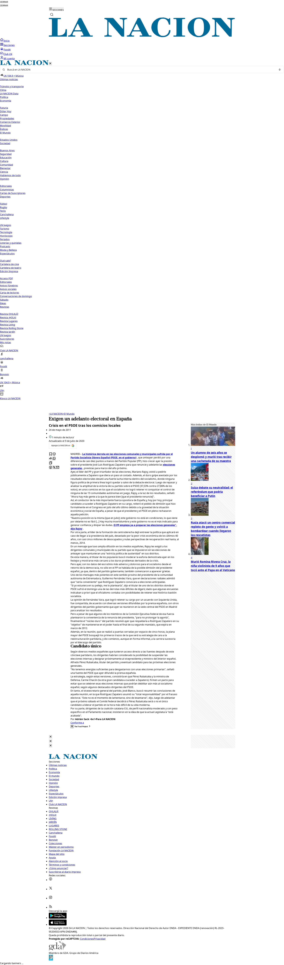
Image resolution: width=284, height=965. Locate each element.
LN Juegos (5, 225)
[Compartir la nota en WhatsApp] (54, 459)
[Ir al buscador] (52, 14)
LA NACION (56, 413)
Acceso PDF (6, 278)
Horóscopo (6, 235)
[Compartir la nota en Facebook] (50, 468)
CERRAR (4, 2)
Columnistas (7, 189)
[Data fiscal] (51, 959)
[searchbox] (140, 69)
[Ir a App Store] (58, 924)
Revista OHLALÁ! (9, 314)
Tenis (3, 211)
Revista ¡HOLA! (8, 317)
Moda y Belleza (8, 250)
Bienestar (5, 168)
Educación (6, 157)
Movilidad (5, 125)
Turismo (4, 228)
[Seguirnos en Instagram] (50, 898)
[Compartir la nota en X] (54, 468)
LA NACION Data (9, 93)
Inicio (7, 40)
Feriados (5, 239)
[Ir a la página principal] (142, 36)
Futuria (4, 107)
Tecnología (6, 232)
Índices (4, 129)
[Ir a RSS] (50, 907)
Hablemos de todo (10, 175)
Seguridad (6, 154)
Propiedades (7, 118)
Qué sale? (5, 260)
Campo (4, 115)
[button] (142, 230)
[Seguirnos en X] (50, 889)
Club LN (8, 54)
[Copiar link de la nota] (50, 463)
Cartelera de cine (9, 264)
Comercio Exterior (10, 122)
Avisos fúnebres (9, 285)
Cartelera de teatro (10, 267)
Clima (3, 90)
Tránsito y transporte (12, 86)
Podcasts (5, 246)
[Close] (50, 737)
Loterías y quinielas (10, 243)
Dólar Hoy (5, 111)
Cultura (4, 161)
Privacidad (99, 938)
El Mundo (69, 413)
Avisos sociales (8, 289)
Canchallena (7, 214)
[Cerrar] (50, 64)
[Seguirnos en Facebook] (50, 879)
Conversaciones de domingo (16, 296)
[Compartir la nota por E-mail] (57, 468)
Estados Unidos (8, 139)
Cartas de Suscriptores (12, 193)
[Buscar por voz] (280, 70)
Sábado (4, 299)
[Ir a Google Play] (58, 917)
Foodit (7, 49)
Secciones (9, 45)
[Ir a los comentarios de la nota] (54, 454)
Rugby (3, 207)
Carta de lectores (9, 292)
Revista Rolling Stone (11, 328)
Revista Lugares (9, 321)
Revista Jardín (7, 331)
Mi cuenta (9, 58)
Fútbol (3, 203)
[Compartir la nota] (50, 459)
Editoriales (6, 186)
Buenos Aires (7, 150)
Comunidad (6, 164)
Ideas (3, 303)
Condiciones (87, 938)
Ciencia (4, 171)
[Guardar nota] (50, 454)
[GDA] (57, 949)
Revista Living (7, 324)
